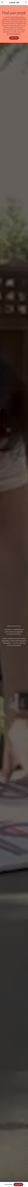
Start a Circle (14, 38)
